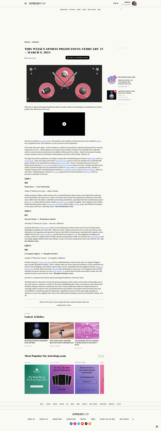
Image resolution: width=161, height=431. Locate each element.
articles (27, 42)
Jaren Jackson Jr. (58, 271)
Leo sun (31, 202)
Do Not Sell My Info (107, 419)
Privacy (83, 419)
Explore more (122, 87)
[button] (133, 419)
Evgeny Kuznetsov (46, 234)
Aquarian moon (62, 202)
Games (79, 9)
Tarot (84, 9)
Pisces (119, 404)
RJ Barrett (59, 204)
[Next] (103, 356)
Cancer (61, 404)
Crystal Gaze (31, 58)
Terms (93, 419)
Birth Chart (92, 9)
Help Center (124, 419)
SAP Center (45, 228)
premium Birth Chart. (64, 305)
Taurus (48, 404)
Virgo (72, 404)
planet (98, 141)
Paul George (29, 269)
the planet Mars (45, 141)
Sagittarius (93, 404)
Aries (42, 404)
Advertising (57, 419)
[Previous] (99, 356)
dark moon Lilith (63, 163)
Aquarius (112, 404)
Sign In (116, 3)
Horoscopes (64, 9)
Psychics (72, 9)
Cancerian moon (61, 161)
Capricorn (103, 404)
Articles (27, 313)
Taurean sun (50, 204)
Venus (76, 167)
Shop (99, 9)
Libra (78, 404)
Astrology (35, 42)
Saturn (87, 172)
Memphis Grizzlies (88, 170)
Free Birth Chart (80, 362)
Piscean (75, 234)
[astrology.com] (37, 3)
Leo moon (55, 172)
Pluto (37, 150)
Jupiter (68, 167)
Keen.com (27, 362)
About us (31, 419)
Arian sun (99, 267)
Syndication (71, 419)
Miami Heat (91, 158)
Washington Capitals (64, 165)
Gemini (55, 404)
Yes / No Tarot (54, 362)
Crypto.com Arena (45, 262)
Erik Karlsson (96, 237)
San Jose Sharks (47, 165)
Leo (67, 404)
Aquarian (54, 269)
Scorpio (76, 204)
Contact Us (44, 419)
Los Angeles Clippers (70, 170)
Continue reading (124, 100)
